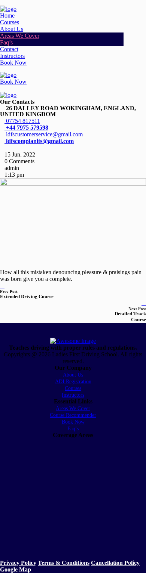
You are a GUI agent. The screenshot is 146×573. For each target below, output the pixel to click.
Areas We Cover (19, 35)
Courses (9, 22)
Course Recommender (73, 415)
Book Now (13, 62)
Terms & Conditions (63, 563)
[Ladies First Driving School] (8, 9)
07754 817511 (22, 121)
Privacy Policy (18, 563)
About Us (11, 29)
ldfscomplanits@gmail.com (39, 141)
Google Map (15, 569)
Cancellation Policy (115, 563)
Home (7, 15)
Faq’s (6, 42)
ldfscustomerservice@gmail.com (43, 134)
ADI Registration (73, 381)
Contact (9, 49)
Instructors (12, 56)
